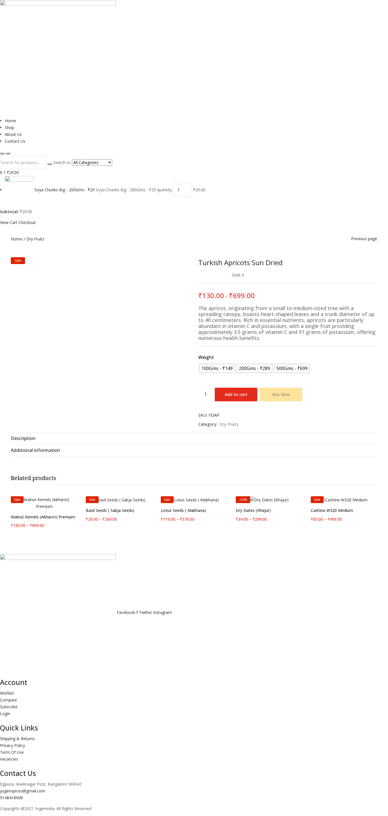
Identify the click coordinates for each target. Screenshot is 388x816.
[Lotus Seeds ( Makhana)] (194, 499)
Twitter (146, 612)
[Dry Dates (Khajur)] (269, 499)
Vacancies (9, 759)
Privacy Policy (12, 745)
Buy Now (281, 394)
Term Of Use (12, 752)
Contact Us (15, 141)
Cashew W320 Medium (332, 510)
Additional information (35, 450)
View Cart (8, 222)
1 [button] (11, 172)
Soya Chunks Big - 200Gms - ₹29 (64, 189)
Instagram (162, 612)
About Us (13, 134)
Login (5, 713)
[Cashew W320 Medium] (344, 499)
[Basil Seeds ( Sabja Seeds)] (119, 499)
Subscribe (9, 706)
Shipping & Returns (17, 738)
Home (10, 120)
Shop (9, 127)
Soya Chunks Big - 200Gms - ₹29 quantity (134, 189)
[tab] (194, 438)
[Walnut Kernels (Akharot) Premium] (44, 503)
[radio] (217, 368)
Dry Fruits (35, 239)
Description (23, 438)
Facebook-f (128, 612)
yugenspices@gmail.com (22, 791)
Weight (206, 357)
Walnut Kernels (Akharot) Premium (43, 517)
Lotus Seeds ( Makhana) (183, 510)
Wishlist (7, 693)
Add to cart (236, 394)
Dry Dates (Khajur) (253, 510)
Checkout (27, 222)
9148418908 (11, 797)
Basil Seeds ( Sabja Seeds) (110, 510)
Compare (8, 700)
